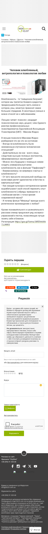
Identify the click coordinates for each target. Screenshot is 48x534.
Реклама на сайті (8, 457)
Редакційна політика (18, 529)
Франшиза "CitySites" (9, 459)
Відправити (14, 433)
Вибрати (11, 408)
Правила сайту (27, 527)
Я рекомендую (25, 270)
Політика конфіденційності (11, 527)
